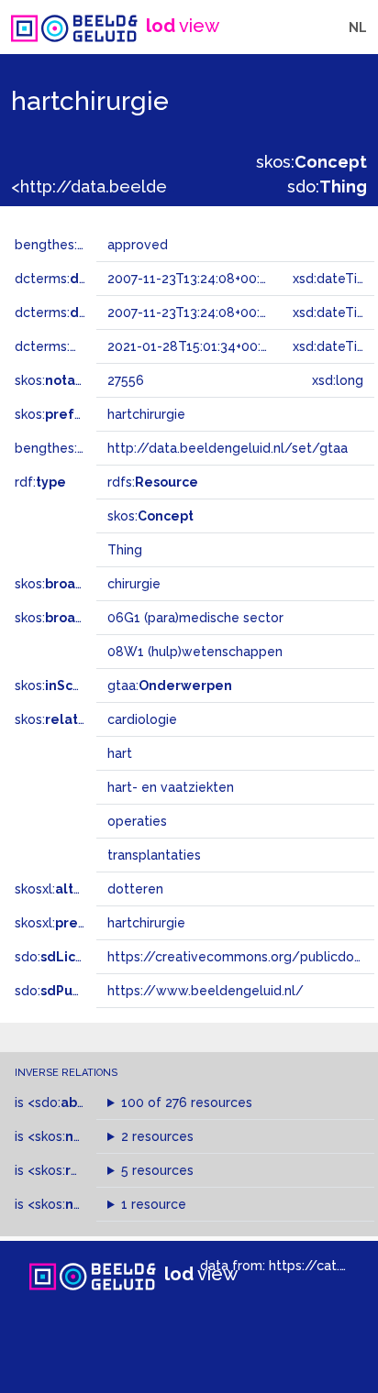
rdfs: (152, 482)
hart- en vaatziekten (170, 787)
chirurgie (134, 583)
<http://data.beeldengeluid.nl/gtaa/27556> (182, 186)
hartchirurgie (146, 923)
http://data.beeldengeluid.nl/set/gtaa (227, 448)
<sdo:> (67, 1102)
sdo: (327, 186)
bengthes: (66, 244)
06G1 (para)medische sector (195, 617)
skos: (311, 161)
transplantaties (154, 855)
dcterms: (90, 278)
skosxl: (63, 889)
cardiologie (142, 719)
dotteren (135, 889)
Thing (124, 550)
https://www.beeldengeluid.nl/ (205, 990)
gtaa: (169, 685)
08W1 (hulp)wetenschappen (195, 651)
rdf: (40, 482)
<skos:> (94, 1136)
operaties (137, 821)
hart (119, 753)
